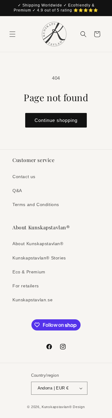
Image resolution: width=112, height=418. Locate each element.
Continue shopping (56, 120)
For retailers (25, 285)
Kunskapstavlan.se (32, 299)
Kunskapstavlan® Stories (39, 257)
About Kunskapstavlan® (37, 243)
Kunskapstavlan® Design (63, 407)
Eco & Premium (28, 271)
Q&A (17, 190)
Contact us (23, 176)
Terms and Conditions (35, 204)
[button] (12, 34)
